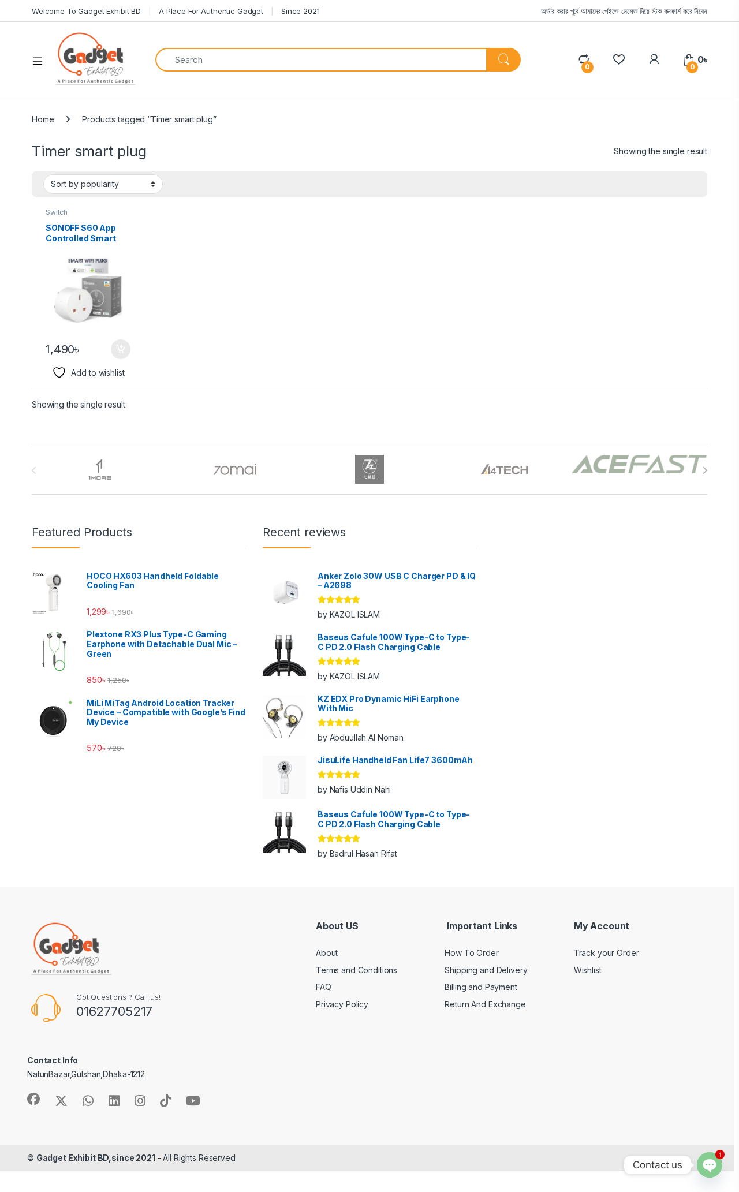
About (327, 953)
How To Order (471, 953)
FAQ (323, 987)
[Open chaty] (709, 1165)
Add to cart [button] (120, 349)
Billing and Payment (481, 987)
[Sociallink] (33, 1099)
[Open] (41, 60)
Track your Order (606, 953)
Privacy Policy (342, 1004)
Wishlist (588, 970)
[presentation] (704, 470)
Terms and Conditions (356, 970)
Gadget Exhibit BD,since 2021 (95, 1158)
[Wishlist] (618, 59)
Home (43, 119)
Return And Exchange (485, 1004)
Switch (57, 212)
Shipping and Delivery (486, 970)
